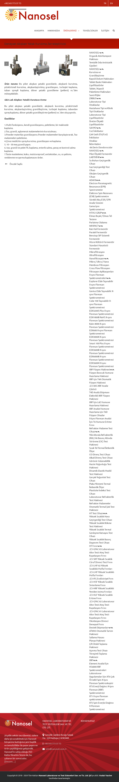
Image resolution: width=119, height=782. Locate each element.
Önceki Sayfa (16, 163)
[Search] (114, 30)
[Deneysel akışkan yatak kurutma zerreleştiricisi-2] (65, 63)
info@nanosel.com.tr (56, 748)
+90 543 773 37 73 (52, 743)
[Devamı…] (10, 761)
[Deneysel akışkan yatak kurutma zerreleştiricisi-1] (40, 63)
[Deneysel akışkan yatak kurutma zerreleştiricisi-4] (15, 63)
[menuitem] (105, 3)
